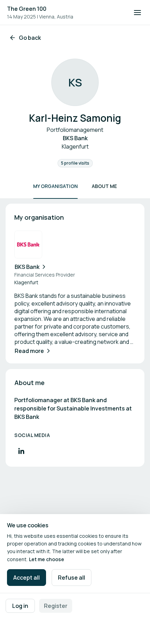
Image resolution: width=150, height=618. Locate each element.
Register (55, 606)
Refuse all (71, 577)
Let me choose (46, 559)
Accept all (26, 577)
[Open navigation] (137, 13)
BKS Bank (27, 267)
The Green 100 (26, 9)
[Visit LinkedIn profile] (21, 451)
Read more (29, 351)
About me (104, 186)
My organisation (55, 186)
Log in (20, 606)
